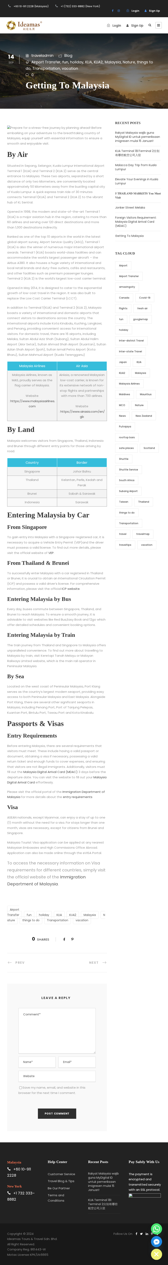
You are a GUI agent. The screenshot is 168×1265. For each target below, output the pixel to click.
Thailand (143, 501)
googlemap (140, 319)
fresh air (142, 308)
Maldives (124, 394)
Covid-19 (144, 297)
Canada (124, 297)
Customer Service (61, 1174)
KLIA (88, 62)
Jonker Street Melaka (130, 208)
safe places (126, 448)
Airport (123, 265)
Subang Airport (128, 491)
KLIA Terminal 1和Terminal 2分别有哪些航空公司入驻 (137, 153)
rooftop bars (127, 437)
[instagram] (119, 11)
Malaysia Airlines (129, 383)
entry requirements (77, 797)
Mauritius (146, 394)
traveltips (125, 545)
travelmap (143, 534)
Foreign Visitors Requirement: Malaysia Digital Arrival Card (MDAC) (136, 222)
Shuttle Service (128, 469)
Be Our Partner (59, 1188)
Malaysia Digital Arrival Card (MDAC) (50, 772)
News (122, 416)
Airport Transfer (45, 62)
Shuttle (123, 459)
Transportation (46, 68)
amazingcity (127, 287)
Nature (129, 62)
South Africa (126, 480)
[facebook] (112, 11)
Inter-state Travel (130, 351)
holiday (76, 62)
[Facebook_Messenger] (156, 1241)
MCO (122, 405)
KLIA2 (98, 62)
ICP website (71, 589)
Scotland (149, 448)
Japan (123, 362)
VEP (51, 553)
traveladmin (42, 55)
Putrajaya (125, 426)
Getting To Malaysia (129, 236)
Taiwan (123, 501)
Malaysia (113, 62)
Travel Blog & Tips (61, 1181)
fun (65, 62)
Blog (68, 55)
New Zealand (144, 416)
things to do (31, 920)
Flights (123, 308)
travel (122, 534)
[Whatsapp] (156, 1228)
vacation (70, 68)
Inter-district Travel (131, 340)
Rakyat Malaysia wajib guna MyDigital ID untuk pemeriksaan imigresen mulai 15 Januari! (137, 137)
